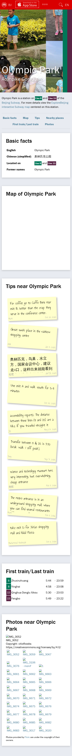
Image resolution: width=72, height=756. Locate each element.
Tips (37, 118)
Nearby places (55, 118)
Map (25, 118)
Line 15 (52, 98)
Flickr (27, 737)
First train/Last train (26, 124)
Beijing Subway (11, 102)
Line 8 (38, 98)
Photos (49, 124)
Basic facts (10, 118)
